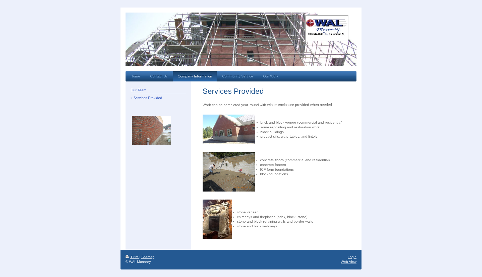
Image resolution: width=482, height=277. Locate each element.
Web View (348, 262)
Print (134, 257)
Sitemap (147, 257)
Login (352, 257)
